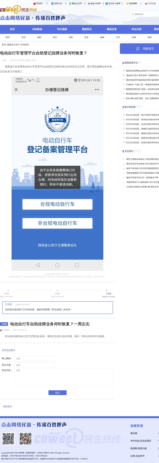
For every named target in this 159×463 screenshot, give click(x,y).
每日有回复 (130, 107)
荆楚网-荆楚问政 (138, 448)
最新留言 (87, 29)
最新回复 (112, 29)
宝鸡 (23, 37)
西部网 (39, 3)
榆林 (102, 37)
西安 (8, 37)
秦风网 (133, 433)
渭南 (71, 37)
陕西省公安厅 (13, 45)
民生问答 (137, 29)
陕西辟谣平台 (131, 63)
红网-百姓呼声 (137, 456)
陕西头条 (58, 3)
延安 (87, 37)
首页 (12, 29)
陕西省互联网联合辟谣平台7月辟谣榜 (142, 71)
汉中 (118, 37)
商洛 (150, 37)
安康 (134, 37)
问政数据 (37, 29)
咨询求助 (25, 45)
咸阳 (39, 37)
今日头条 (152, 3)
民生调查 (62, 29)
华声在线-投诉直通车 (140, 441)
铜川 (55, 37)
